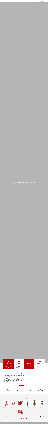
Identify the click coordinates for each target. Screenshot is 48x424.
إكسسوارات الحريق (6, 416)
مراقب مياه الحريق (42, 416)
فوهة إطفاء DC (27, 416)
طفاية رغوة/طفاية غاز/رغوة (35, 416)
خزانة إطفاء (13, 416)
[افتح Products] (20, 1)
